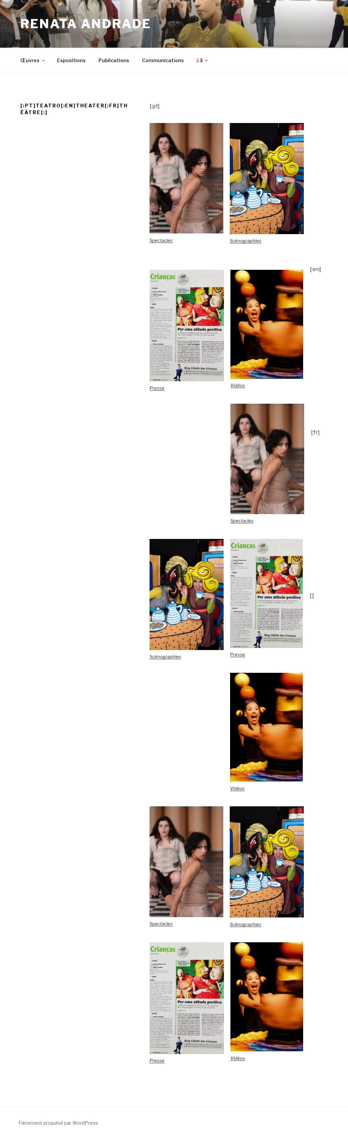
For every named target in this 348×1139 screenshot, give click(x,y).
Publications (114, 60)
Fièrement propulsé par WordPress (58, 1123)
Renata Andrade (85, 23)
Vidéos (237, 385)
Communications (163, 60)
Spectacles (161, 240)
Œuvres (29, 60)
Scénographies (245, 240)
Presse (157, 388)
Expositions (71, 60)
